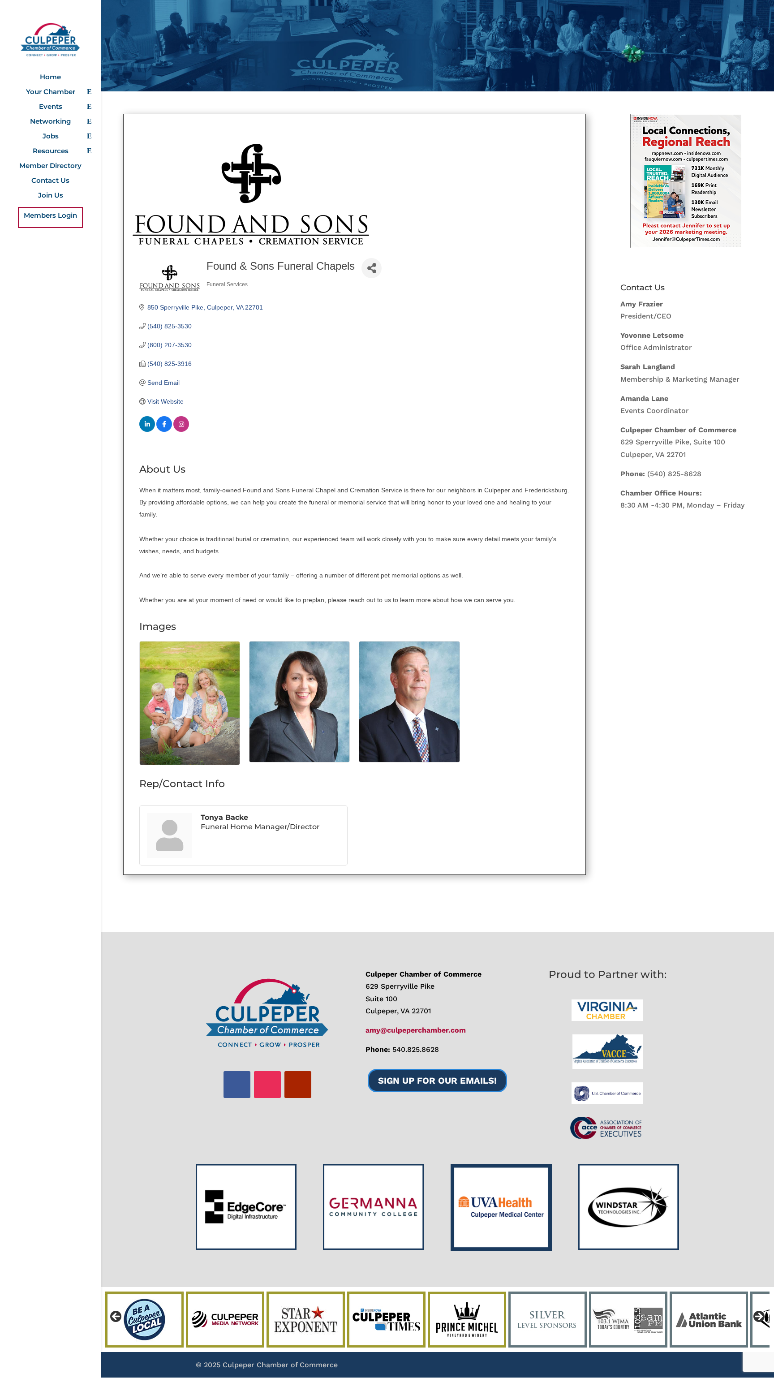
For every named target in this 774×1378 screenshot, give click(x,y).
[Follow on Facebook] (237, 1084)
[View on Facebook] (164, 429)
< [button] (116, 1317)
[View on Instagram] (181, 429)
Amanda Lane (644, 398)
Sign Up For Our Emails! (437, 1080)
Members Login (50, 216)
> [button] (758, 1317)
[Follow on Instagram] (267, 1084)
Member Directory (50, 166)
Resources (51, 151)
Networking (50, 121)
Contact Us (50, 181)
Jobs (51, 136)
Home (50, 77)
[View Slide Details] (686, 181)
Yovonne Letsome (652, 335)
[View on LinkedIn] (147, 429)
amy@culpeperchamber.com (416, 1030)
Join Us (50, 195)
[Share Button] (371, 268)
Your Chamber (50, 92)
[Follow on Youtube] (297, 1084)
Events (50, 107)
